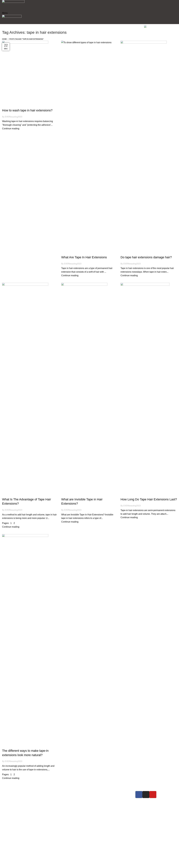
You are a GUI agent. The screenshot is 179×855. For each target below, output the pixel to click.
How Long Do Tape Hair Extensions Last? (149, 499)
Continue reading (10, 128)
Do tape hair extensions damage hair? (146, 257)
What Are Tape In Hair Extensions (84, 257)
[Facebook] (138, 794)
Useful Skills (10, 105)
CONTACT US (100, 803)
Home (4, 39)
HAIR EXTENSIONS (59, 793)
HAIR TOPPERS (57, 798)
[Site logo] (13, 5)
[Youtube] (152, 794)
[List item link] (23, 818)
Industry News (70, 252)
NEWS (96, 798)
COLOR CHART (57, 803)
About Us (98, 793)
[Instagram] (145, 794)
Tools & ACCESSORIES (61, 808)
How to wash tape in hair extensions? (27, 110)
